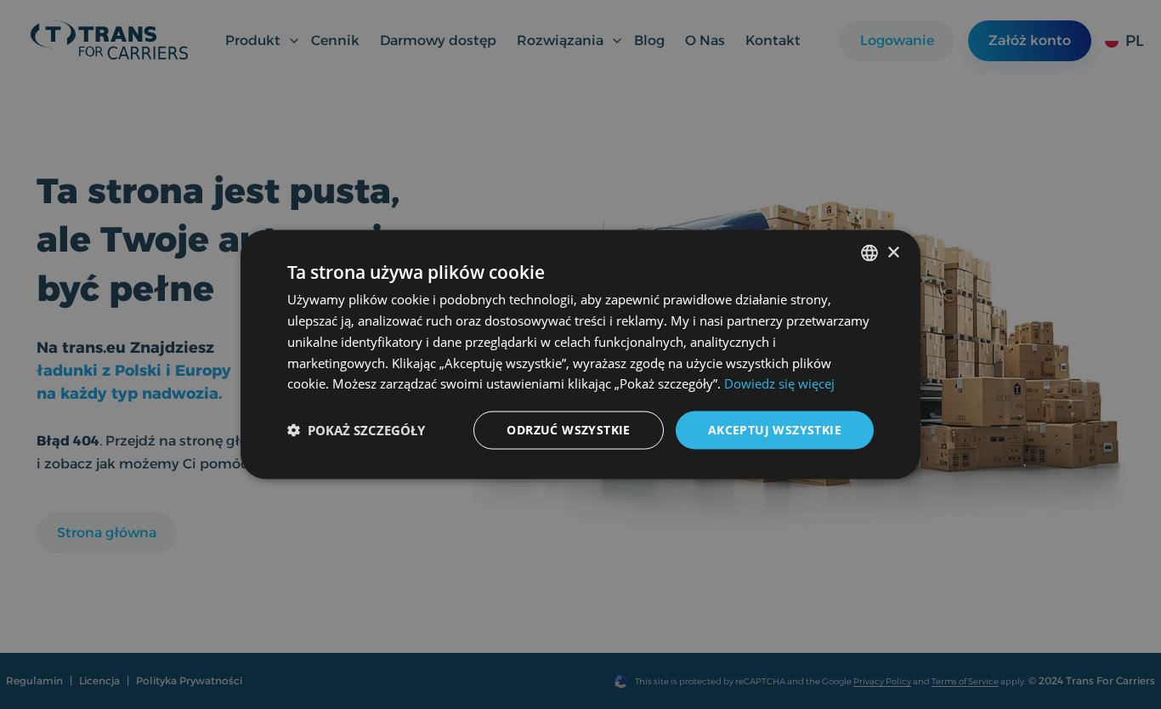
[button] (356, 430)
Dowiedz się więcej (779, 383)
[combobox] (869, 253)
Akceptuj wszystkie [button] (774, 430)
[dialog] (580, 354)
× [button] (892, 252)
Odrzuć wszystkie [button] (568, 430)
